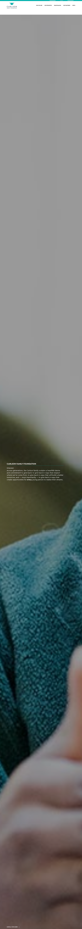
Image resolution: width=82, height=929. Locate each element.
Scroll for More (12, 927)
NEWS (73, 5)
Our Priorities (48, 5)
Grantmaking (57, 5)
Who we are (39, 5)
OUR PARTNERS (66, 5)
